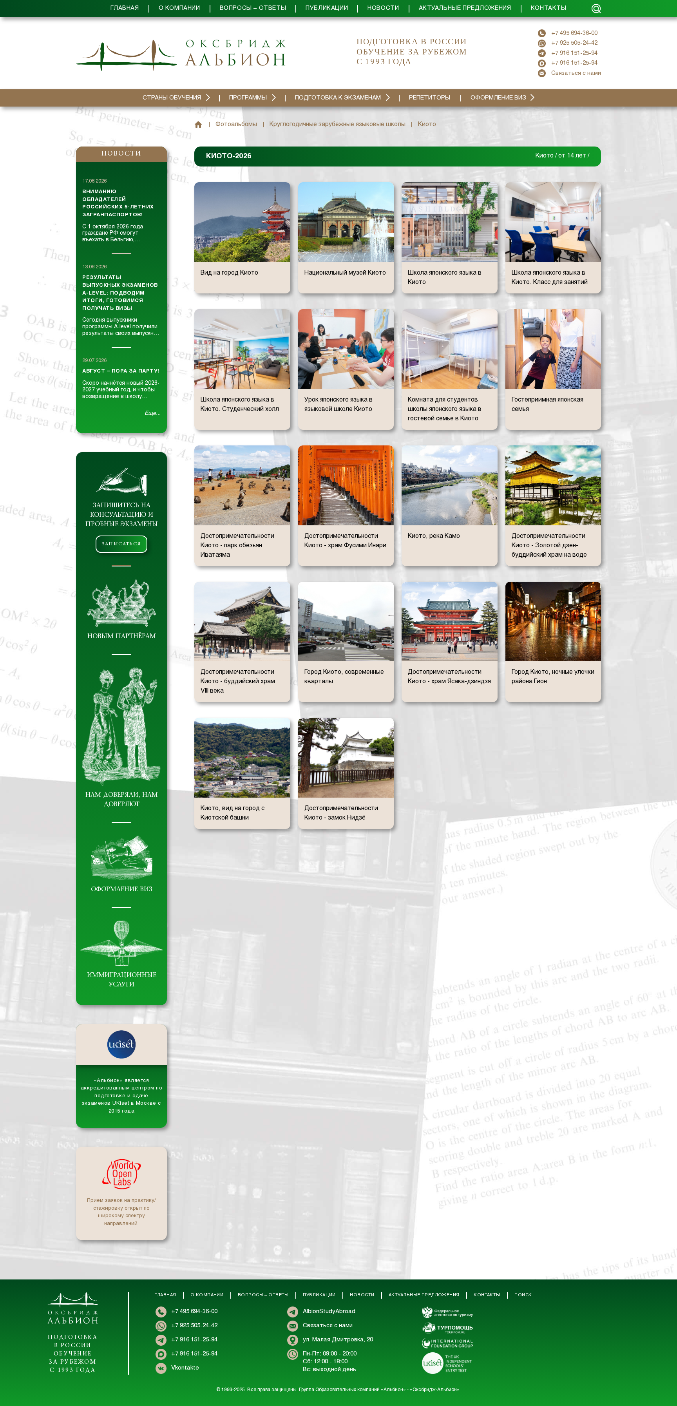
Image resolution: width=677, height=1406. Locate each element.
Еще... (153, 413)
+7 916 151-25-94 (574, 53)
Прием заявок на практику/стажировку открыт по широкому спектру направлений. (121, 1212)
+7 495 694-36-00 (574, 33)
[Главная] (198, 124)
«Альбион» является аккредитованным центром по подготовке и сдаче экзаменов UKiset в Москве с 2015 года (122, 1096)
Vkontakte (185, 1368)
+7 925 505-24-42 (574, 43)
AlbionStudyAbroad (329, 1311)
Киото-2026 (229, 156)
